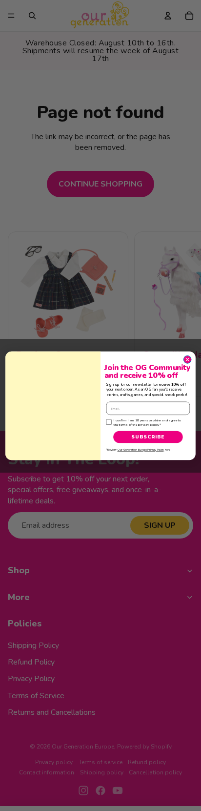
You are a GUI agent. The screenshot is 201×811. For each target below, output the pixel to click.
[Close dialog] (187, 359)
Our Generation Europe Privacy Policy (141, 450)
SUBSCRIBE (147, 437)
